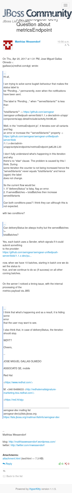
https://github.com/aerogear (38, 111)
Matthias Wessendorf (27, 41)
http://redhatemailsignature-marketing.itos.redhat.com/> (29, 390)
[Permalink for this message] (68, 44)
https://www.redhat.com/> (19, 382)
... (5, 73)
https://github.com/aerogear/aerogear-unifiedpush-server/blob (31, 137)
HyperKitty (35, 489)
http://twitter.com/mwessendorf (27, 445)
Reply (8, 463)
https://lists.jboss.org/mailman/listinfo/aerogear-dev (31, 417)
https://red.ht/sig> (14, 399)
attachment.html (11, 458)
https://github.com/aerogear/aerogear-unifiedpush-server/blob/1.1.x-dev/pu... (30, 253)
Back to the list (14, 476)
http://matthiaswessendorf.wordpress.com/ (32, 441)
